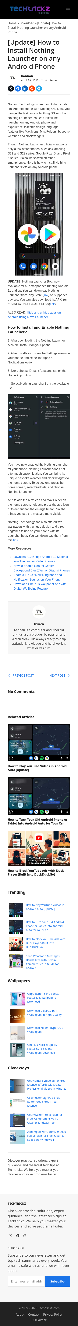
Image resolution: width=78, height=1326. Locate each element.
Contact (33, 1314)
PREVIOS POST (23, 675)
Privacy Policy (52, 1314)
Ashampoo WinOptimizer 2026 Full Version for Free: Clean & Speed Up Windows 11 (46, 1135)
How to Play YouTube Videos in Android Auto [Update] (37, 768)
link (46, 295)
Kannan (27, 76)
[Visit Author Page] (39, 612)
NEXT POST (57, 675)
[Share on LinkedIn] (25, 88)
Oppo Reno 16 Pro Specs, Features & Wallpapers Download (43, 997)
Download (27, 23)
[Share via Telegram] (39, 88)
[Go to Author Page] (12, 77)
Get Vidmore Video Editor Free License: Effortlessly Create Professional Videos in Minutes (46, 1084)
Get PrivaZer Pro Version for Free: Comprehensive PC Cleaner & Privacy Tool (44, 1118)
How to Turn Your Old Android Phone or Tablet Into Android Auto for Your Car (37, 821)
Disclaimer (39, 1320)
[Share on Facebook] (18, 88)
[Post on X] (11, 88)
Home (12, 23)
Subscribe (57, 1281)
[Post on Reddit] (32, 88)
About (20, 1314)
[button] (68, 9)
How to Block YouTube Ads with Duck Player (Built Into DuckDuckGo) (36, 872)
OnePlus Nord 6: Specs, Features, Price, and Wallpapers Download (42, 1048)
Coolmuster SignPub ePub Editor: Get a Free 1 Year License (43, 1101)
